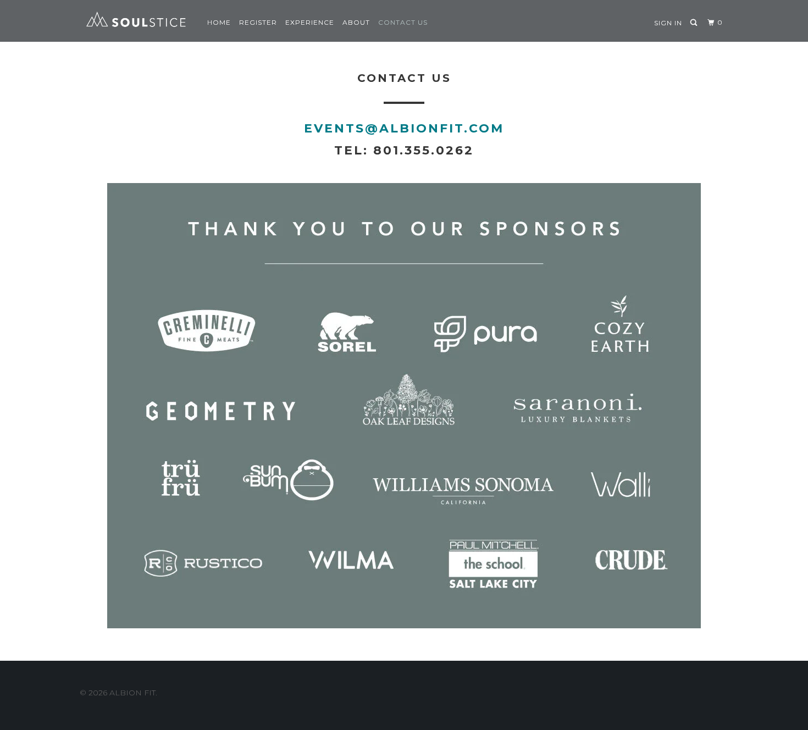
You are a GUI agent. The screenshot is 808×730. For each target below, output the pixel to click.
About (356, 22)
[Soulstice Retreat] (136, 21)
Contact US (403, 22)
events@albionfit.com (404, 128)
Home (219, 22)
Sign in (668, 23)
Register (258, 22)
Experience (309, 22)
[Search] (694, 23)
